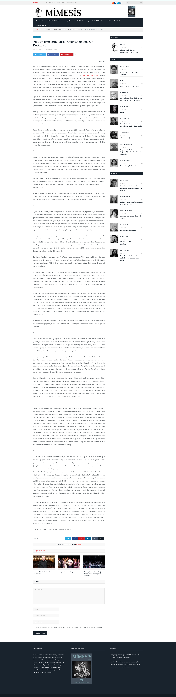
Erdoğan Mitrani (125, 81)
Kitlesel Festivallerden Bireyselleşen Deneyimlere (129, 51)
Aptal (122, 112)
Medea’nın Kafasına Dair (128, 230)
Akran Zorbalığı (125, 138)
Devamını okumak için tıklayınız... (43, 672)
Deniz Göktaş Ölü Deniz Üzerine (130, 166)
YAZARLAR (114, 60)
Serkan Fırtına (124, 118)
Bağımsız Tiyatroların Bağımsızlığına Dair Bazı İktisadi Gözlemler (130, 152)
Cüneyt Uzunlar (125, 106)
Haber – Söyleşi (54, 21)
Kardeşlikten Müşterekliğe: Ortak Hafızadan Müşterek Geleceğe (93, 573)
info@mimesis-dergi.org (124, 657)
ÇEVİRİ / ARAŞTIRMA (74, 21)
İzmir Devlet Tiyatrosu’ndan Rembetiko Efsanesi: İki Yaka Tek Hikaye (131, 188)
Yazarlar (37, 37)
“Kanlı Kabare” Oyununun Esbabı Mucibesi (130, 243)
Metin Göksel (124, 93)
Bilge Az (79, 544)
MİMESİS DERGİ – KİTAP (44, 25)
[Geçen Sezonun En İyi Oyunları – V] (69, 562)
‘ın (88, 75)
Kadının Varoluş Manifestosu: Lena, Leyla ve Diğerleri (131, 203)
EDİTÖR (122, 45)
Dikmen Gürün (125, 67)
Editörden (114, 37)
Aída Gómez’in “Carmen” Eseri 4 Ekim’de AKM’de (61, 2)
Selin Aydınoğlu (125, 160)
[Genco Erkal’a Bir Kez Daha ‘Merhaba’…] (44, 562)
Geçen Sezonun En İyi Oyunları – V (131, 86)
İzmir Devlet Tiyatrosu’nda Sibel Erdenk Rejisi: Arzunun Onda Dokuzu (130, 258)
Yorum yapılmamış (51, 49)
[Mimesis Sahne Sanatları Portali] (57, 11)
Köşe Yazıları (113, 21)
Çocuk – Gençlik (94, 21)
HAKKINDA (39, 21)
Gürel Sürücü (124, 224)
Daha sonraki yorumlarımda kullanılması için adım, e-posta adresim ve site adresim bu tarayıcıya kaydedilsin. (68, 627)
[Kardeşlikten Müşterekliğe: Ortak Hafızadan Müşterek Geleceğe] (94, 562)
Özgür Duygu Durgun (126, 211)
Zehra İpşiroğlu (125, 132)
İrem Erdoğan (124, 250)
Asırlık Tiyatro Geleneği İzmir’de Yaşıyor (130, 217)
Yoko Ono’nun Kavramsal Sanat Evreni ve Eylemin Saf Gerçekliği (131, 125)
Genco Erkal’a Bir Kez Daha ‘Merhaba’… (129, 73)
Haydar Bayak (124, 180)
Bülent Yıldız (124, 236)
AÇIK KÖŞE (114, 173)
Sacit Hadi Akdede (126, 144)
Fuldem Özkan (125, 196)
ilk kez (96, 75)
